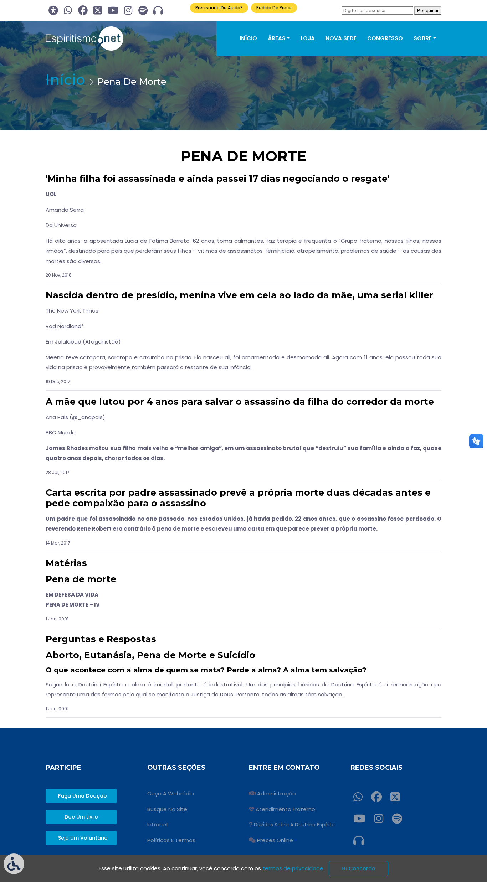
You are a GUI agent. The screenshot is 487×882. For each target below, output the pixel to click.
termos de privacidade (292, 868)
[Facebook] (83, 10)
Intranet (158, 824)
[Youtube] (113, 10)
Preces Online (275, 840)
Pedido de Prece (274, 8)
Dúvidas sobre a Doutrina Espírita (294, 824)
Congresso (385, 38)
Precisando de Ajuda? (219, 8)
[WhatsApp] (68, 10)
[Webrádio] (158, 10)
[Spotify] (142, 10)
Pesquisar (428, 10)
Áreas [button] (277, 38)
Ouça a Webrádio (170, 793)
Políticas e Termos (171, 840)
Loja (308, 38)
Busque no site (167, 809)
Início (248, 38)
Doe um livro (81, 816)
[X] (98, 10)
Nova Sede (341, 38)
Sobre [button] (423, 38)
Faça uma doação (82, 795)
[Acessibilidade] (53, 10)
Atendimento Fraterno (285, 809)
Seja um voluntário (83, 837)
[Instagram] (128, 10)
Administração (276, 793)
